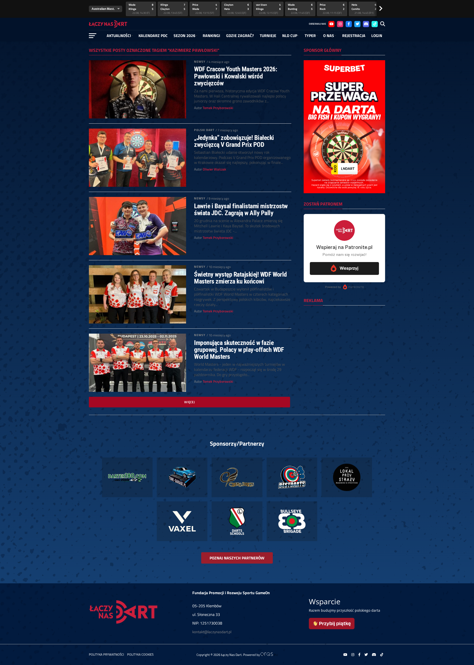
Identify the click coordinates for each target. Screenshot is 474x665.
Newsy (199, 61)
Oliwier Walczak (214, 169)
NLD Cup (289, 35)
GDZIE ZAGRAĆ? (240, 35)
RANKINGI (211, 35)
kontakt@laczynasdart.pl (211, 632)
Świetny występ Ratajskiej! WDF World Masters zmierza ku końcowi (240, 278)
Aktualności (119, 35)
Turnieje (268, 35)
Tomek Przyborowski (218, 108)
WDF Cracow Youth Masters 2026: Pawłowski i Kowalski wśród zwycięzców (235, 76)
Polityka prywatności (106, 654)
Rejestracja (353, 35)
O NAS (328, 35)
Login (376, 35)
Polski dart (204, 130)
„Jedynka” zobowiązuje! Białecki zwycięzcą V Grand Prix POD (234, 141)
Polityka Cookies (140, 654)
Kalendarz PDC (153, 35)
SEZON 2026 (184, 35)
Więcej (189, 401)
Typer (310, 35)
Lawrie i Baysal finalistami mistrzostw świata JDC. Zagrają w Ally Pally (241, 209)
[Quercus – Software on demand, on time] (269, 654)
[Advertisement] (344, 341)
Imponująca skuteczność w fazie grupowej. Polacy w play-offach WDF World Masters (239, 349)
